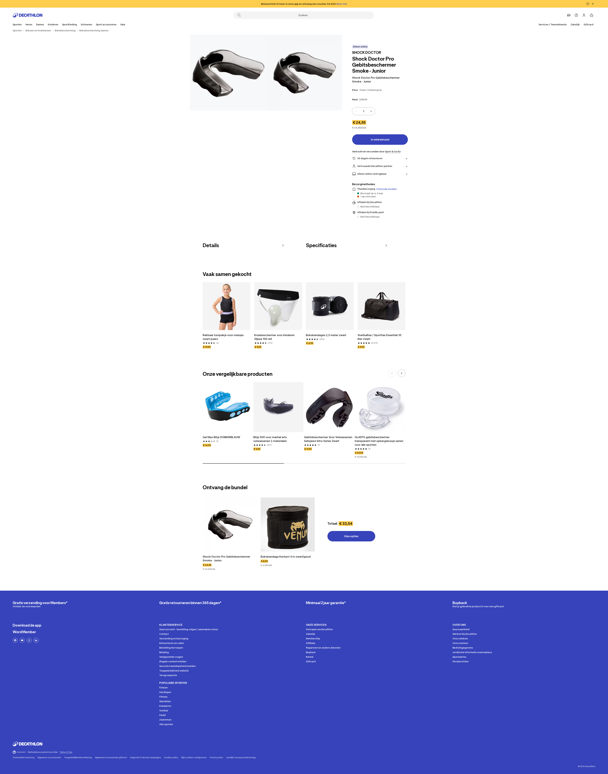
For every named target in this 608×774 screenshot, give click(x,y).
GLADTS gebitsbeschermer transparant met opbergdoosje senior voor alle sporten (379, 441)
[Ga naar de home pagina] (27, 15)
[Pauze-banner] (587, 3)
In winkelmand (380, 139)
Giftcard (588, 24)
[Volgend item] (401, 373)
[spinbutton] (363, 111)
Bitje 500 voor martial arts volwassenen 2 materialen (270, 439)
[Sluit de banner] (592, 3)
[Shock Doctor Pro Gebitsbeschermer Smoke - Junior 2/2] (228, 73)
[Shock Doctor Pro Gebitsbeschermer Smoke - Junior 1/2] (304, 73)
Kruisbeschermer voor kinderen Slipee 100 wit (274, 337)
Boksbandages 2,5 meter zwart (326, 335)
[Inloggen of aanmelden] (584, 15)
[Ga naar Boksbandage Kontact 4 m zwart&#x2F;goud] (288, 524)
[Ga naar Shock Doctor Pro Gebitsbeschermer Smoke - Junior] (230, 524)
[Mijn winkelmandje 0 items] (591, 15)
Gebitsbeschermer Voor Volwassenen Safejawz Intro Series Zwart (328, 439)
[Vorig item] (392, 373)
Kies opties (351, 536)
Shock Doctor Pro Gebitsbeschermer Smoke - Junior (226, 558)
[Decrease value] (356, 111)
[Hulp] (576, 15)
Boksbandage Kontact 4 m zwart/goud (286, 556)
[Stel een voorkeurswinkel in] (569, 15)
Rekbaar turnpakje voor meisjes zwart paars (223, 337)
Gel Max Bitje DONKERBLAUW (221, 437)
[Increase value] (371, 111)
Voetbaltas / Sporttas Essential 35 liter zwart (379, 337)
